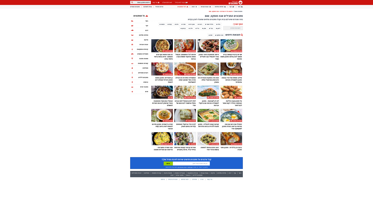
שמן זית (192, 24)
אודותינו (194, 179)
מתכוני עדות (180, 175)
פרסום (163, 179)
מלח (218, 24)
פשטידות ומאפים (180, 173)
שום (210, 11)
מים (177, 24)
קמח (170, 24)
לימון (218, 28)
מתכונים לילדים (197, 175)
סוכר (184, 24)
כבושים (188, 175)
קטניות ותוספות (156, 173)
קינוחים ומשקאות (192, 173)
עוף (231, 7)
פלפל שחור (209, 24)
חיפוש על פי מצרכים (226, 11)
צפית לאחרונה (147, 7)
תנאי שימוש (190, 167)
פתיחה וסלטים (219, 7)
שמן (204, 28)
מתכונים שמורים (135, 7)
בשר (239, 7)
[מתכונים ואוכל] (235, 2)
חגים (193, 7)
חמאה (163, 24)
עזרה (201, 179)
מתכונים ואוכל (238, 11)
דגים (230, 173)
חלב (191, 28)
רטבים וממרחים (137, 173)
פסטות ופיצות (168, 173)
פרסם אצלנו (166, 2)
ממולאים (146, 173)
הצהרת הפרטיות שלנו (182, 167)
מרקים (213, 173)
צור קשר (155, 2)
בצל (211, 28)
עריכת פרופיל (159, 7)
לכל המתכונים (181, 7)
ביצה (200, 24)
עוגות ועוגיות (205, 7)
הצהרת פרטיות (173, 179)
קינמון (184, 28)
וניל (198, 28)
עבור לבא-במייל (180, 2)
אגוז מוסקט (215, 11)
